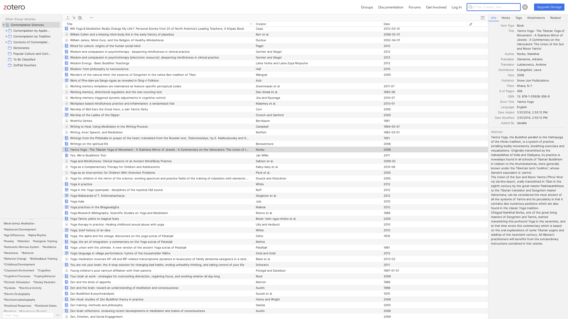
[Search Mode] (471, 7)
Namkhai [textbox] (533, 54)
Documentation (390, 7)
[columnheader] (158, 24)
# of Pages (506, 91)
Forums (415, 7)
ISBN (511, 96)
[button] (19, 224)
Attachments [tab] (536, 17)
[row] (275, 24)
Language (507, 107)
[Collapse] (3, 25)
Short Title (507, 101)
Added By (507, 123)
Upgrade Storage (549, 7)
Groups (367, 7)
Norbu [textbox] (521, 54)
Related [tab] (555, 17)
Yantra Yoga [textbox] (525, 101)
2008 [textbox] (520, 75)
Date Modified (504, 117)
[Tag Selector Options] (58, 315)
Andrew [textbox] (541, 64)
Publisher (507, 80)
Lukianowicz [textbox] (525, 64)
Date (511, 75)
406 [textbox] (519, 91)
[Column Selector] (482, 18)
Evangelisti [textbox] (524, 70)
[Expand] (6, 30)
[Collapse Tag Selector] (31, 219)
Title (511, 31)
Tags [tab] (518, 17)
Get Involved (436, 7)
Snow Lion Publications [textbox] (533, 80)
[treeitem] (31, 25)
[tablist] (528, 17)
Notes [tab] (506, 17)
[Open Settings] (525, 7)
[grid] (275, 170)
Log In (457, 7)
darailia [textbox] (522, 123)
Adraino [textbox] (537, 59)
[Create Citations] (74, 18)
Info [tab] (493, 17)
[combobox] (541, 25)
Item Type (507, 25)
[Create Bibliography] (80, 18)
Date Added (506, 112)
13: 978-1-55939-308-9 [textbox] (533, 96)
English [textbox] (522, 107)
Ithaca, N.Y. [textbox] (525, 86)
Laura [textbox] (537, 70)
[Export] (68, 18)
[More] (91, 18)
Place (510, 86)
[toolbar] (275, 17)
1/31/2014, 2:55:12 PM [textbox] (532, 112)
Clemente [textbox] (523, 59)
